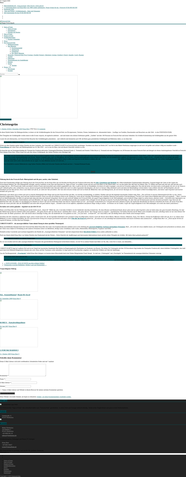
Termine (14, 65)
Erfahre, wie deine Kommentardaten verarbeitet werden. (54, 397)
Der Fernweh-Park (9, 43)
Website (2, 386)
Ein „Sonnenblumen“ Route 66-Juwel (15, 295)
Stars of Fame (8, 34)
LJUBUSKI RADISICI (9, 350)
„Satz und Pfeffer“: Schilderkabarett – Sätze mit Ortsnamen (22, 11)
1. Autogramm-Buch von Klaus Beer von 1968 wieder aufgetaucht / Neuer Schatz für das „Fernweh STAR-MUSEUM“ (41, 7)
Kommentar (4, 375)
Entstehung (15, 51)
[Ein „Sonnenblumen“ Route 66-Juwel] (19, 291)
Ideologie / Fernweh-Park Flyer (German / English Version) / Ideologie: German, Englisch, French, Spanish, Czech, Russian (46, 55)
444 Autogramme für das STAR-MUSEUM (17, 13)
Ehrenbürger (11, 30)
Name (2, 379)
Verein (10, 64)
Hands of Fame (8, 36)
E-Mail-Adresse (5, 382)
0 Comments (41, 129)
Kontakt (10, 70)
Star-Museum (12, 46)
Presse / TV (7, 67)
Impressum (7, 473)
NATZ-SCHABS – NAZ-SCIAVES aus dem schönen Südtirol (24, 263)
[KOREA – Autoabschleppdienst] (19, 319)
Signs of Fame (8, 27)
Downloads (11, 69)
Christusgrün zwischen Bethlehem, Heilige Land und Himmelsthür (25, 265)
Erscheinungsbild (17, 48)
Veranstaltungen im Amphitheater (18, 60)
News (5, 41)
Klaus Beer (26, 129)
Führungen (11, 58)
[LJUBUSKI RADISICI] (19, 346)
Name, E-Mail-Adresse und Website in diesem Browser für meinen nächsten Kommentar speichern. (32, 390)
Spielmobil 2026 (9, 9)
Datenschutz (7, 471)
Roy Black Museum (18, 53)
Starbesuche (15, 50)
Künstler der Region (14, 32)
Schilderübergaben (9, 37)
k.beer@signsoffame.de (9, 447)
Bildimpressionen (13, 44)
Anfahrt (10, 57)
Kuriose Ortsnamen (14, 39)
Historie (10, 62)
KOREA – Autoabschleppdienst (12, 323)
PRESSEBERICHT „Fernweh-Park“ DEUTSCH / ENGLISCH (23, 6)
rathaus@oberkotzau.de (9, 435)
